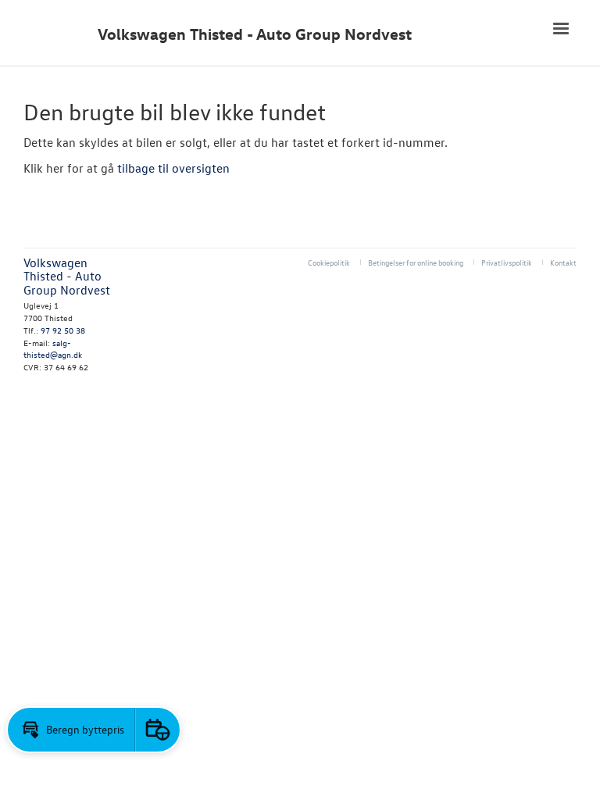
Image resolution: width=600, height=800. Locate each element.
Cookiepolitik (329, 262)
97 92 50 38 (63, 330)
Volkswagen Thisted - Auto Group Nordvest (255, 34)
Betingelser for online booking (415, 262)
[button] (71, 729)
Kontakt (563, 262)
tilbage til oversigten (173, 168)
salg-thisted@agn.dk (52, 349)
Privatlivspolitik (506, 262)
